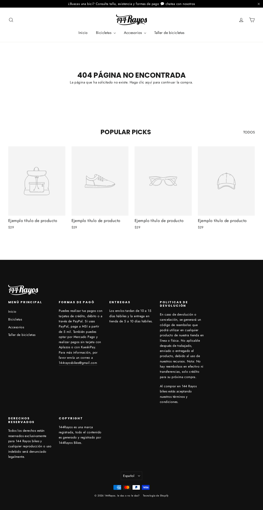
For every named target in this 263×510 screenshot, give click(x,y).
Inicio (83, 32)
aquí (148, 82)
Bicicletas (104, 32)
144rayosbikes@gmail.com (78, 362)
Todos (249, 132)
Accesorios (133, 32)
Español (129, 475)
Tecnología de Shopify (155, 495)
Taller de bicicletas (169, 32)
